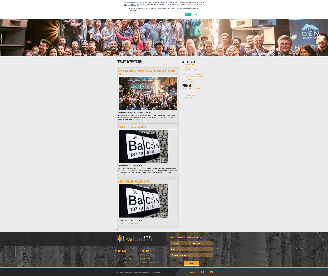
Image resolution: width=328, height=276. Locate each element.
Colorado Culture (190, 72)
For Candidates (189, 81)
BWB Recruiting (190, 65)
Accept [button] (187, 14)
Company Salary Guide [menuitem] (151, 258)
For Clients (188, 79)
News (186, 67)
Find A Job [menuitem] (121, 262)
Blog (186, 93)
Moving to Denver (190, 95)
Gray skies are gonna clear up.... (134, 181)
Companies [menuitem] (146, 251)
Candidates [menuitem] (120, 251)
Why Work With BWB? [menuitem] (151, 262)
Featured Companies (191, 69)
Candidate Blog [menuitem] (123, 255)
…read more (137, 119)
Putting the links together (132, 126)
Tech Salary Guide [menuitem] (124, 258)
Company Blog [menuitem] (148, 255)
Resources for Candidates (193, 74)
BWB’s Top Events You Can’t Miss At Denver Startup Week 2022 (147, 72)
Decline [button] (195, 14)
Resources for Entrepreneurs (194, 76)
